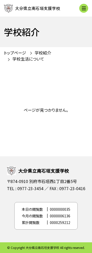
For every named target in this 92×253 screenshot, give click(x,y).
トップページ (15, 53)
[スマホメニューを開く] (83, 8)
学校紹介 (43, 53)
